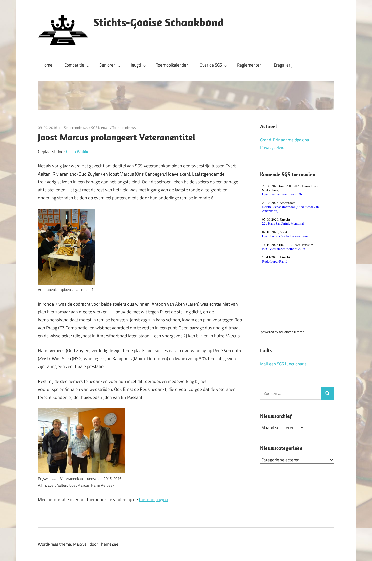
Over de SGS (211, 65)
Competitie (74, 65)
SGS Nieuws (100, 127)
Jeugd (136, 65)
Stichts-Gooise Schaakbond (158, 22)
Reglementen (249, 65)
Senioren (107, 65)
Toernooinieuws (124, 127)
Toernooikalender (172, 65)
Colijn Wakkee (79, 151)
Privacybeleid (272, 147)
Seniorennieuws (76, 127)
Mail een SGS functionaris (283, 364)
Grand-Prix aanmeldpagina (284, 140)
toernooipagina (153, 499)
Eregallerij (283, 65)
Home (47, 65)
